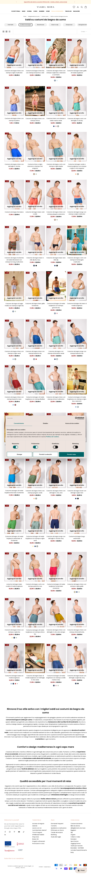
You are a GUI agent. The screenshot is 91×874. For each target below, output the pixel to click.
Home (24, 16)
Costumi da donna (76, 823)
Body (72, 852)
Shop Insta (35, 837)
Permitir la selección (45, 454)
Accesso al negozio (38, 823)
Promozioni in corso (38, 843)
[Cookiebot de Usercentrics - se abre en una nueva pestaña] (76, 418)
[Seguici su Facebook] (5, 832)
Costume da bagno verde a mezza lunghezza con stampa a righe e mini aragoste (76, 166)
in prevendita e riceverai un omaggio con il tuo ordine (45, 2)
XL (17, 63)
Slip (72, 832)
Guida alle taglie (56, 837)
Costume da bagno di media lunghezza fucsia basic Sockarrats (56, 586)
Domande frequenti (57, 823)
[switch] (35, 447)
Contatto (54, 826)
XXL (20, 63)
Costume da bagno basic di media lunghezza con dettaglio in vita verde (35, 678)
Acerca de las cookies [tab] (72, 423)
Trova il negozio (37, 832)
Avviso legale (27, 866)
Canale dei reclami (57, 832)
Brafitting (54, 835)
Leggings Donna (76, 843)
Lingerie (73, 835)
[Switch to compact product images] (9, 31)
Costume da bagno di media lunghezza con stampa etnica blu (35, 632)
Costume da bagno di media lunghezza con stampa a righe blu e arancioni (76, 399)
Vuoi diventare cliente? (39, 830)
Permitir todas (71, 454)
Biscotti (23, 867)
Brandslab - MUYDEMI (77, 848)
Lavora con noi (36, 828)
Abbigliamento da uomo (34, 16)
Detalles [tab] (45, 423)
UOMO (35, 11)
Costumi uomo (45, 16)
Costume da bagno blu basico (14, 212)
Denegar (19, 454)
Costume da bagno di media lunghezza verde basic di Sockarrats (14, 538)
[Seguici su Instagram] (10, 832)
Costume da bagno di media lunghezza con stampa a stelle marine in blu (55, 678)
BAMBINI (41, 11)
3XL (14, 65)
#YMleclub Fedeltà (38, 835)
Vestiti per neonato (77, 846)
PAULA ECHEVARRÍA (57, 11)
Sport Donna (74, 841)
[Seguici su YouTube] (19, 832)
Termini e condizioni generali (15, 866)
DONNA (29, 11)
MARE (23, 11)
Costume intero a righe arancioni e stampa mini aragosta (35, 166)
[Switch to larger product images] (3, 31)
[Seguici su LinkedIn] (5, 835)
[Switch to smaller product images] (6, 31)
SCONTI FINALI (15, 11)
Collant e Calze (75, 837)
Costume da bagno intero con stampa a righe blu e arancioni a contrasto (55, 73)
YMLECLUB (68, 11)
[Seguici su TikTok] (24, 832)
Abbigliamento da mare (78, 828)
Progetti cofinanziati (38, 841)
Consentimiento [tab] (19, 423)
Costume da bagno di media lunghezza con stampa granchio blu (56, 305)
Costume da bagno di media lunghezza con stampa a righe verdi (35, 538)
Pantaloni (73, 839)
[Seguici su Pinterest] (14, 832)
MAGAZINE (76, 11)
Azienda (34, 826)
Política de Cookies (52, 436)
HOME (48, 11)
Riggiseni (73, 830)
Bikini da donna (75, 826)
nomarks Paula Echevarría (79, 850)
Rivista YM (35, 839)
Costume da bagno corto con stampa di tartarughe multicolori (77, 260)
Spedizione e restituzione (58, 828)
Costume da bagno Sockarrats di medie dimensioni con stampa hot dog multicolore (14, 260)
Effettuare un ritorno (57, 830)
